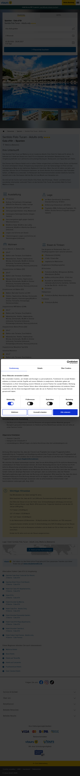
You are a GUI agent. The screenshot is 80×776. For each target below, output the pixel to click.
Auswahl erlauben (40, 412)
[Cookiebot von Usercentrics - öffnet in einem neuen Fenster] (68, 362)
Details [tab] (40, 368)
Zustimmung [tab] (14, 368)
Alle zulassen (65, 412)
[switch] (30, 403)
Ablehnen (14, 412)
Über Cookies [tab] (66, 368)
